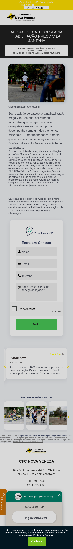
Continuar (36, 541)
